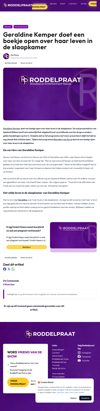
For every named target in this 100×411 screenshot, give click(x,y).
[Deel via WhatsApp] (13, 269)
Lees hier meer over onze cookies (70, 392)
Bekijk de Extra (58, 368)
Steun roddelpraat (18, 382)
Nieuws (53, 4)
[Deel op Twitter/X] (8, 269)
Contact (73, 4)
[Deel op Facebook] (4, 269)
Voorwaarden (58, 373)
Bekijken (27, 247)
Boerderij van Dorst (63, 139)
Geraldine (22, 200)
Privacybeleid (58, 376)
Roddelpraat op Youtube (59, 363)
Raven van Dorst (26, 63)
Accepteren (85, 398)
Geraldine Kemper (11, 63)
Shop (62, 4)
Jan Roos (14, 55)
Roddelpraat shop (60, 359)
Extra (84, 4)
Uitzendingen (40, 4)
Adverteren (57, 355)
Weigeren (73, 398)
